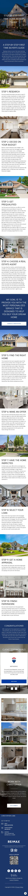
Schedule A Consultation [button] (14, 323)
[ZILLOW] (19, 871)
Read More (14, 681)
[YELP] (12, 871)
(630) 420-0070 (7, 829)
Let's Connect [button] (14, 805)
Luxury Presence (14, 880)
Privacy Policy (19, 887)
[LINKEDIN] (15, 871)
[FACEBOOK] (8, 871)
